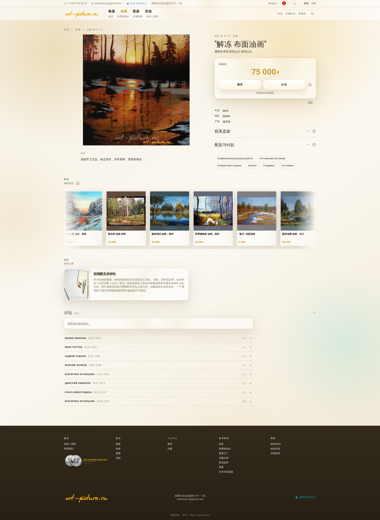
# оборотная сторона (229, 165)
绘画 (124, 11)
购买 (240, 84)
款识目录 (223, 462)
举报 (310, 102)
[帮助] (310, 85)
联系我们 (69, 448)
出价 (284, 84)
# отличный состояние (272, 158)
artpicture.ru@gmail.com (108, 3)
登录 (306, 3)
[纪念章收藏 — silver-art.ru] (86, 461)
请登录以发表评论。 (79, 323)
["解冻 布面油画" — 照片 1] (136, 89)
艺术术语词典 (226, 471)
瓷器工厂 (223, 453)
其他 (148, 11)
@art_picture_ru (138, 3)
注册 (313, 3)
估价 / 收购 (152, 16)
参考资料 (137, 16)
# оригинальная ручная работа (235, 158)
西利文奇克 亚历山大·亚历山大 (233, 51)
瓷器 (136, 11)
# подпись (269, 165)
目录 (66, 29)
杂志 (110, 16)
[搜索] (312, 14)
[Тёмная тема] (294, 3)
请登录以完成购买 (265, 92)
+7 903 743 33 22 (77, 3)
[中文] (285, 3)
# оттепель (287, 165)
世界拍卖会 (123, 16)
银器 (111, 11)
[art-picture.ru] (81, 13)
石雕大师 (223, 458)
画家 (221, 467)
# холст (252, 165)
